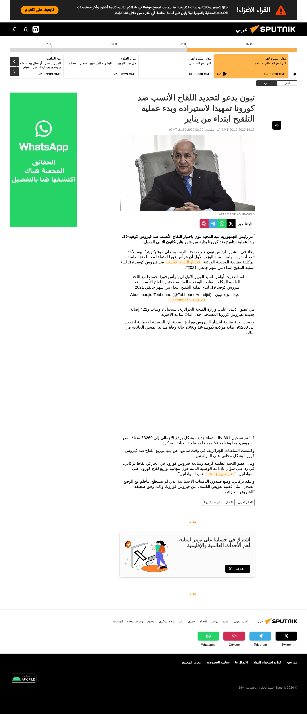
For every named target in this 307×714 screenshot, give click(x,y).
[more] (276, 125)
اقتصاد (203, 621)
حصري (191, 621)
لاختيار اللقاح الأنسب (183, 262)
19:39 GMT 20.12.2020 (238, 129)
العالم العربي (245, 502)
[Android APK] (23, 679)
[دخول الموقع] (25, 29)
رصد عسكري (166, 621)
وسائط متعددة (135, 621)
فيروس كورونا (212, 502)
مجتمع (150, 621)
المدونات (118, 621)
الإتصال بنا (241, 662)
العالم (226, 621)
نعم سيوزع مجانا (220, 473)
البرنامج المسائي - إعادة (270, 63)
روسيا (214, 621)
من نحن (292, 662)
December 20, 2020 (187, 300)
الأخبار (229, 502)
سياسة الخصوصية (218, 662)
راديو (180, 621)
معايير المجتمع (191, 662)
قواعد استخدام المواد (267, 662)
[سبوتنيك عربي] (275, 35)
